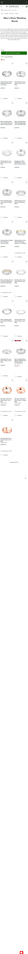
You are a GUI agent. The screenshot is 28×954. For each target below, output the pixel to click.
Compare (5, 98)
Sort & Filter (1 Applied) (13, 53)
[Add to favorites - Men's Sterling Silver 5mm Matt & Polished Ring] (12, 301)
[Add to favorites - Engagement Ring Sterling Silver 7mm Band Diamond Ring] (26, 143)
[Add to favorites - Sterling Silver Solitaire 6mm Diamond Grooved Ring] (12, 222)
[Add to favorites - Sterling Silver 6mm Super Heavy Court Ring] (26, 63)
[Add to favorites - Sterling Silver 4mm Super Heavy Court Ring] (12, 341)
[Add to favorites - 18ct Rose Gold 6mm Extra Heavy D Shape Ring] (26, 380)
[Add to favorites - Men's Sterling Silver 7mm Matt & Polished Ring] (12, 182)
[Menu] (2, 6)
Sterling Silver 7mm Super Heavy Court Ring (6, 162)
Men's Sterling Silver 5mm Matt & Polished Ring (6, 321)
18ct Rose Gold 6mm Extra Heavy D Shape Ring (20, 400)
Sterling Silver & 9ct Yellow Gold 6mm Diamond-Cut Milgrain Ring (21, 242)
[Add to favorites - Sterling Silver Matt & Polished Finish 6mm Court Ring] (12, 63)
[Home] (12, 6)
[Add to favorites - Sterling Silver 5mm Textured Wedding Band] (26, 182)
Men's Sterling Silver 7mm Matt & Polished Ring (6, 202)
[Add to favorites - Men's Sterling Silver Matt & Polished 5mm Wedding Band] (26, 341)
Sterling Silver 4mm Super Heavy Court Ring (6, 360)
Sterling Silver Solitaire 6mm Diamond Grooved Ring (7, 242)
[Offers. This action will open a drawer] (23, 6)
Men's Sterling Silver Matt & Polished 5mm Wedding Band (20, 360)
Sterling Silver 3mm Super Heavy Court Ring (20, 321)
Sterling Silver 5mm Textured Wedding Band (20, 202)
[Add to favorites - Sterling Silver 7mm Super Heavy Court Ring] (12, 143)
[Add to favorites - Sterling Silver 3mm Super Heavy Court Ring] (26, 301)
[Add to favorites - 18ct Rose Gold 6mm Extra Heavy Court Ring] (12, 380)
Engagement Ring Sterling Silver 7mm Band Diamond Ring (20, 162)
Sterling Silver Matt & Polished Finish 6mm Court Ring (6, 83)
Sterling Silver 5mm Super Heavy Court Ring (20, 281)
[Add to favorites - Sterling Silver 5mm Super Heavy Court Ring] (26, 261)
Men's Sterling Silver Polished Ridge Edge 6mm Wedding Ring (20, 123)
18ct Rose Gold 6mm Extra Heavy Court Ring (6, 400)
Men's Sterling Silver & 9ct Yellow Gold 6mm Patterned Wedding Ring (7, 281)
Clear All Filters (9, 56)
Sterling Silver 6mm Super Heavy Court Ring (20, 83)
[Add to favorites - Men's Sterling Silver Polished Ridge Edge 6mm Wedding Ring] (26, 103)
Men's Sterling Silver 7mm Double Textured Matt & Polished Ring (7, 123)
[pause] (2, 2)
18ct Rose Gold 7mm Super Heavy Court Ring (6, 440)
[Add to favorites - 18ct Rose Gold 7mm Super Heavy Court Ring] (12, 420)
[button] (26, 2)
